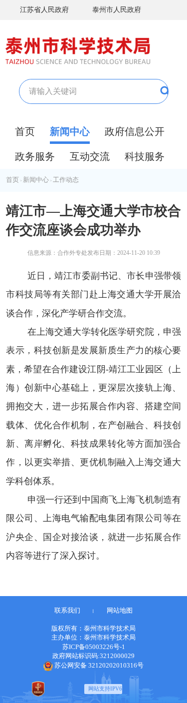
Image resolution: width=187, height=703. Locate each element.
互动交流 (90, 156)
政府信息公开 (135, 131)
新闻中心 (70, 131)
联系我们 (67, 610)
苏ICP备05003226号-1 (93, 647)
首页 (25, 131)
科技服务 (145, 156)
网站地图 (120, 610)
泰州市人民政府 (116, 9)
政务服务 (35, 156)
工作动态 (66, 179)
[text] (74, 91)
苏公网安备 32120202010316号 (99, 665)
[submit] (148, 91)
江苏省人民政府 (44, 9)
